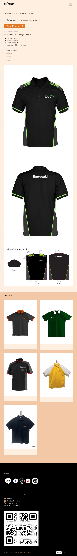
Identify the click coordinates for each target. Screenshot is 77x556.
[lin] (8, 481)
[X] (35, 480)
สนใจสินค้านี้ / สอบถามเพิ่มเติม (15, 26)
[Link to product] (20, 322)
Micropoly (9, 53)
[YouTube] (28, 481)
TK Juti (8, 60)
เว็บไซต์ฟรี (70, 553)
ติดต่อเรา (10, 499)
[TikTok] (22, 481)
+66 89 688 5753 (12, 503)
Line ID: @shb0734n (13, 505)
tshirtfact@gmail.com (14, 501)
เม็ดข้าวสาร (9, 57)
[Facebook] (15, 481)
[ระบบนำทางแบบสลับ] (70, 4)
